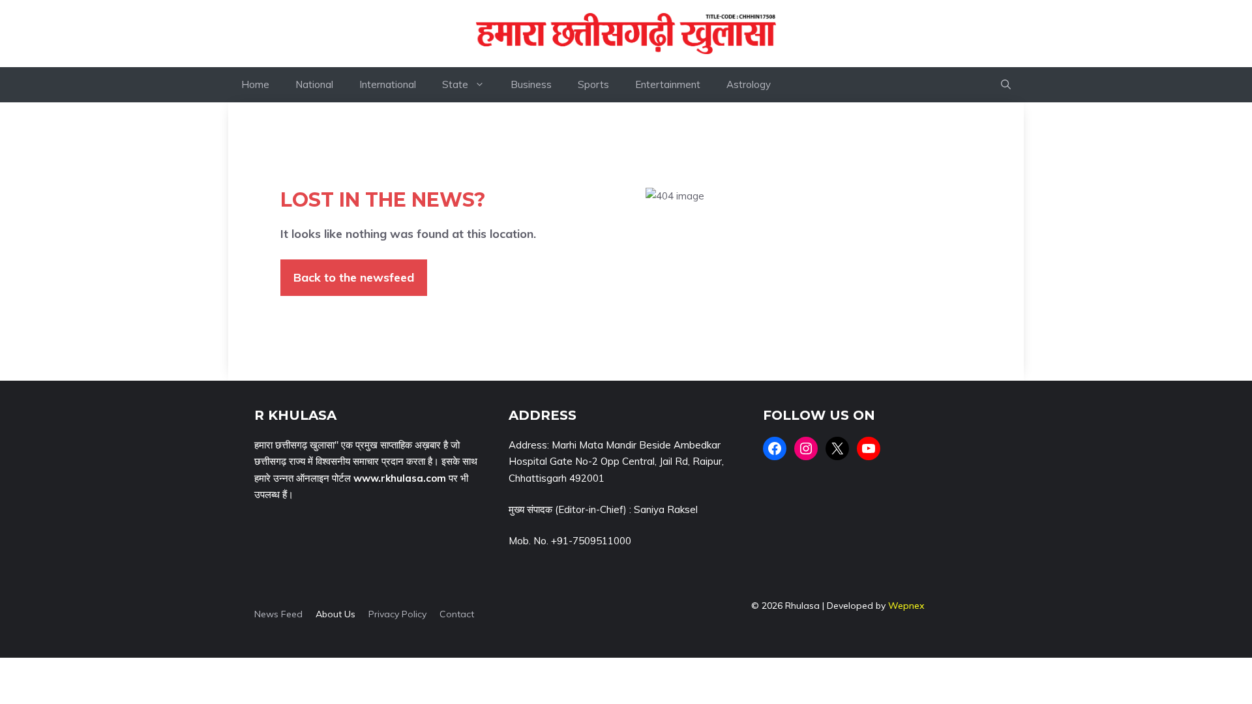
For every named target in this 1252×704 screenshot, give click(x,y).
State (455, 84)
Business (531, 84)
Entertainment (667, 84)
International (387, 84)
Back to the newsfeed (353, 277)
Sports (593, 84)
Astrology (748, 84)
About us (335, 614)
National (314, 84)
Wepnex (906, 605)
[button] (1006, 84)
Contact (457, 614)
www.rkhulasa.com (399, 478)
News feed (278, 614)
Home (255, 84)
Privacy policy (397, 614)
